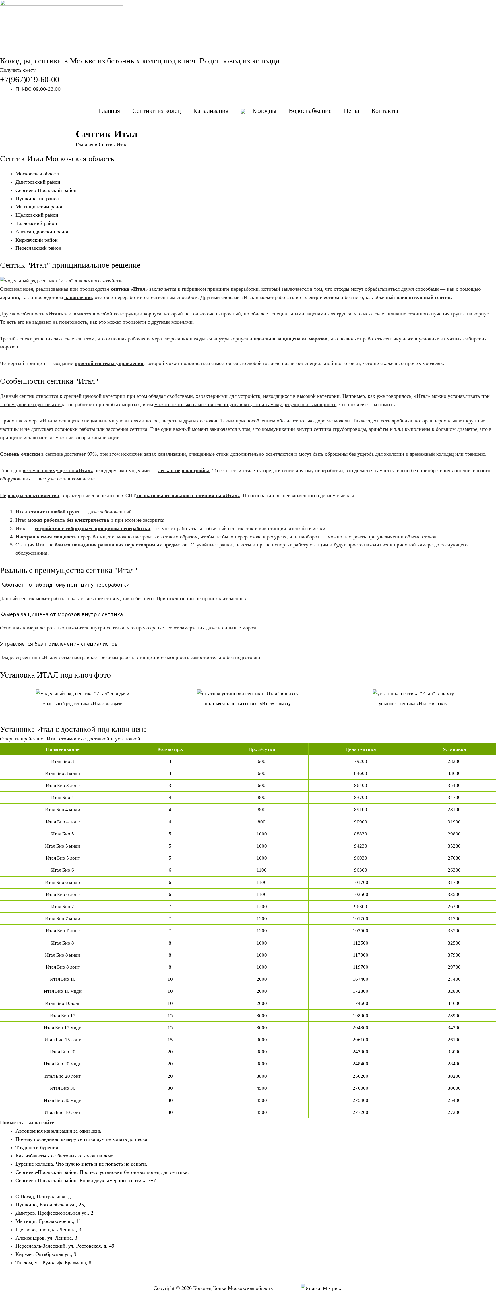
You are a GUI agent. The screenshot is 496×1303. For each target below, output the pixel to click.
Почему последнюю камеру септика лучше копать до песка (81, 1139)
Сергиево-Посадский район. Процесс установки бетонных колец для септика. (102, 1172)
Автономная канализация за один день (58, 1131)
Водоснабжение (310, 110)
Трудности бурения (37, 1147)
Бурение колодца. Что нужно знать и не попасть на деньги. (81, 1164)
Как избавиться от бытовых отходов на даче (64, 1156)
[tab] (248, 739)
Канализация (210, 110)
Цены (351, 110)
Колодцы (264, 110)
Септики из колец (156, 110)
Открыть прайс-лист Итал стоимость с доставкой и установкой (70, 739)
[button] (18, 70)
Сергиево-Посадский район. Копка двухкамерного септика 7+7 (86, 1180)
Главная (109, 110)
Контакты (384, 110)
